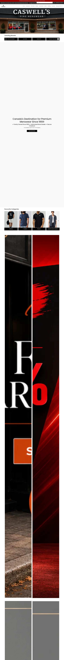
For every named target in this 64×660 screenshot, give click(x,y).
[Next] (58, 39)
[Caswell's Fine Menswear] (3, 6)
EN (62, 2)
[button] (56, 2)
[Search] (52, 2)
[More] (18, 416)
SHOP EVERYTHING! (32, 130)
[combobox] (44, 2)
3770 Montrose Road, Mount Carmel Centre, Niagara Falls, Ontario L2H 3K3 (32, 0)
